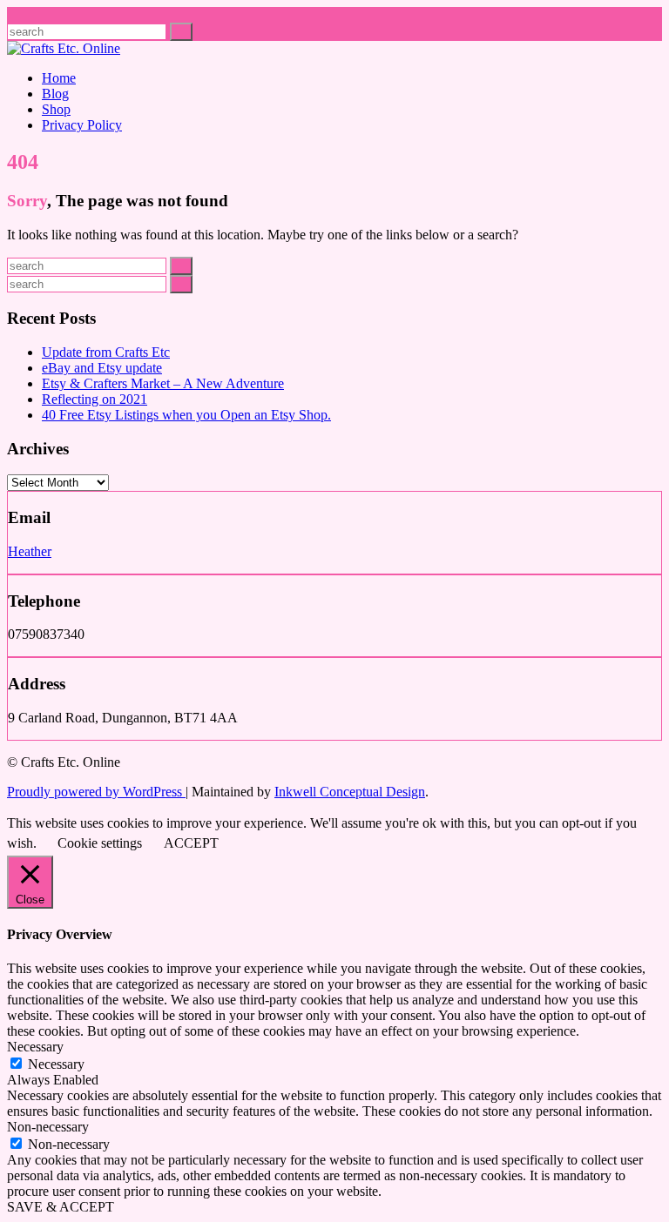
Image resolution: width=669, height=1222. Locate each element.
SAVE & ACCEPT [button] (60, 1206)
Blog (55, 93)
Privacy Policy (82, 125)
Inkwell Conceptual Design (349, 791)
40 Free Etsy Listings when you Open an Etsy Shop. (186, 414)
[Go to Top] (12, 807)
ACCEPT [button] (191, 843)
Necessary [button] (35, 1046)
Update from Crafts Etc (106, 352)
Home (59, 77)
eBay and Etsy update (102, 367)
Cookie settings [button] (99, 843)
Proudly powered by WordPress (96, 791)
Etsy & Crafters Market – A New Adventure (163, 383)
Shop (56, 109)
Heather (29, 551)
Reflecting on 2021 (94, 399)
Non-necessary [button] (48, 1126)
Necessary (56, 1064)
